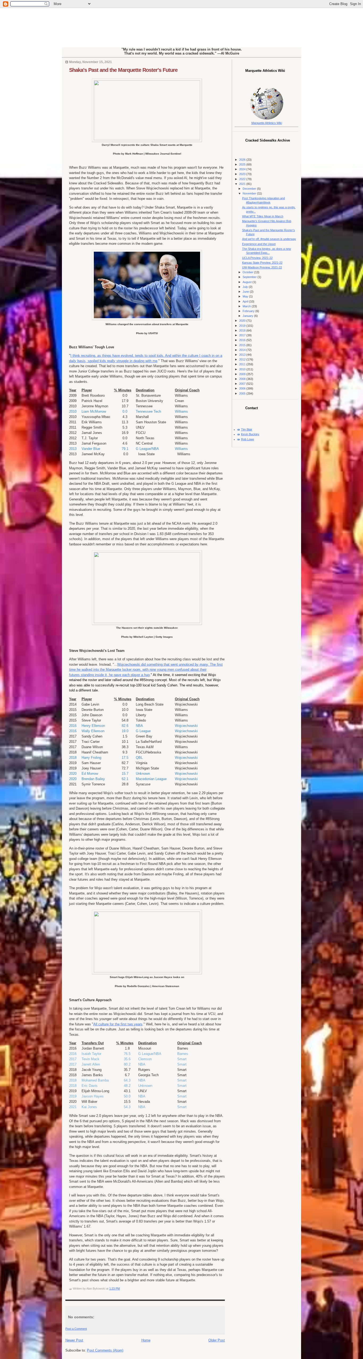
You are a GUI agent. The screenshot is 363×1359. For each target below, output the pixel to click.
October (248, 272)
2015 (242, 345)
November (250, 193)
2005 (242, 393)
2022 (242, 179)
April (246, 301)
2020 (242, 320)
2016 (242, 340)
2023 (242, 174)
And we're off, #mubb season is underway (269, 239)
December (250, 188)
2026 (242, 159)
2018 (242, 330)
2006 (242, 388)
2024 (242, 169)
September (250, 277)
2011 (242, 364)
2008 (242, 378)
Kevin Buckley (250, 434)
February (249, 311)
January (248, 315)
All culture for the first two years (117, 1024)
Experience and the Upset (259, 244)
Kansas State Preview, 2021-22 (262, 262)
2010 (242, 369)
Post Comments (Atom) (105, 1350)
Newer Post (74, 1340)
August (247, 282)
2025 (242, 164)
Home (145, 1340)
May (246, 296)
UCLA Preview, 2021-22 (257, 257)
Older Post (216, 1340)
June (246, 291)
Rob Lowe (247, 439)
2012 (242, 359)
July (246, 286)
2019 (242, 325)
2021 (242, 183)
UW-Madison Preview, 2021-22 (262, 267)
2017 (242, 335)
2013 (242, 354)
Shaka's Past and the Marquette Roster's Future (123, 70)
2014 (242, 349)
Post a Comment (76, 1328)
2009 (242, 374)
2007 (242, 383)
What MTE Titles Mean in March (262, 216)
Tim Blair (246, 429)
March (247, 306)
